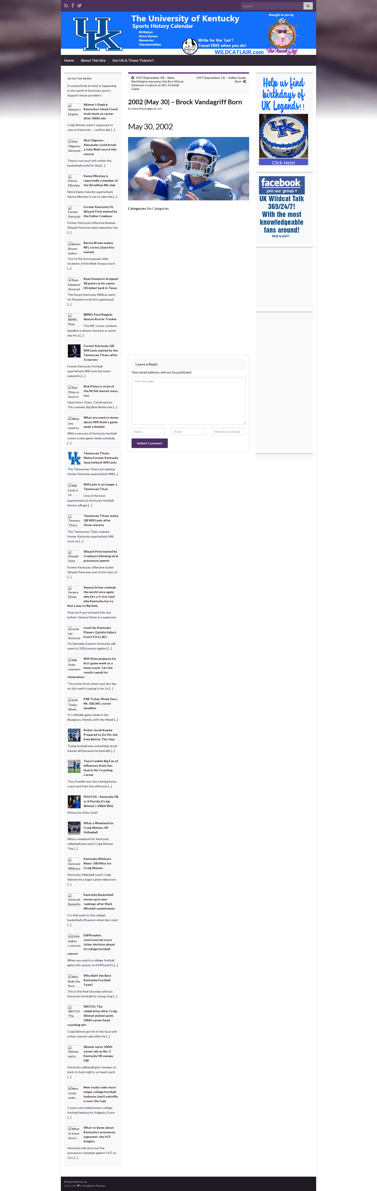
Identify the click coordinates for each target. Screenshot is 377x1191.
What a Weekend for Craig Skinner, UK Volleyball (99, 827)
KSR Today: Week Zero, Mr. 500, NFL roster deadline (101, 703)
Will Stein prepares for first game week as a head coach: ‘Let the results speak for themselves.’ (91, 668)
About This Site (93, 60)
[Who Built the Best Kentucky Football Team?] (74, 980)
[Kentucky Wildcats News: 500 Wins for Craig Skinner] (74, 863)
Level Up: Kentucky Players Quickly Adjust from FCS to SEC (100, 632)
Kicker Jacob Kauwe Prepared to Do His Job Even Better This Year (100, 734)
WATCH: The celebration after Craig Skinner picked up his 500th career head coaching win (92, 1016)
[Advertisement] (188, 247)
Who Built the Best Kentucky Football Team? (97, 980)
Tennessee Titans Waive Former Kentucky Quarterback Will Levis (101, 457)
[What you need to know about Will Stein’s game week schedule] (74, 422)
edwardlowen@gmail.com (147, 108)
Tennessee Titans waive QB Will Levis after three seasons (101, 520)
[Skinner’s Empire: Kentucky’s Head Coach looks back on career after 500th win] (74, 109)
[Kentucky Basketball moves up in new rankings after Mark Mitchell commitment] (74, 899)
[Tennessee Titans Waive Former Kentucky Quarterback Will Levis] (74, 458)
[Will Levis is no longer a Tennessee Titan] (74, 489)
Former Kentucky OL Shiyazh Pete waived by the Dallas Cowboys (100, 211)
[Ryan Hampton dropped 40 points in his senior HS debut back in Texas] (74, 283)
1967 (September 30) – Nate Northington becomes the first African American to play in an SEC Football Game (157, 83)
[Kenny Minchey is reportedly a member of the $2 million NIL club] (74, 180)
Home (69, 60)
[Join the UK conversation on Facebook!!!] (72, 5)
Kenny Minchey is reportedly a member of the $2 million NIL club (101, 180)
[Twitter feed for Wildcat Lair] (79, 5)
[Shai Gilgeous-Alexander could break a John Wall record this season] (74, 145)
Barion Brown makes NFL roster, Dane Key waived (99, 247)
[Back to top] (367, 1181)
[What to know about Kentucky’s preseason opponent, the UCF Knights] (74, 1132)
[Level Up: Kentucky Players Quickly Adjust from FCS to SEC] (74, 632)
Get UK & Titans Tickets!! (133, 60)
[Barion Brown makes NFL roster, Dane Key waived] (74, 247)
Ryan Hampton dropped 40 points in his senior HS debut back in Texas (101, 283)
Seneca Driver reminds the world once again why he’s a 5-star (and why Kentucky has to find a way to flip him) (91, 596)
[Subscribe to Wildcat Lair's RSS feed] (66, 5)
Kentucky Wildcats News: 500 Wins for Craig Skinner (97, 863)
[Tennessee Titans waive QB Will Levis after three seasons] (74, 520)
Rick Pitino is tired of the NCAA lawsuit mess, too (101, 390)
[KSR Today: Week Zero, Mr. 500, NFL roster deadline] (74, 703)
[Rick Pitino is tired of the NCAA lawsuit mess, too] (74, 391)
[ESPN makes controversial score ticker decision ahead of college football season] (74, 940)
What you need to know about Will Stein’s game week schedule (101, 422)
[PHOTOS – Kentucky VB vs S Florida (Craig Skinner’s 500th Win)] (74, 801)
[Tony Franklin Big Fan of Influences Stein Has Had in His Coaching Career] (74, 766)
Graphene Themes (94, 1185)
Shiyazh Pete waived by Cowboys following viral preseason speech (101, 556)
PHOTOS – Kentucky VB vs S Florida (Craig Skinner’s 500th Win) (101, 801)
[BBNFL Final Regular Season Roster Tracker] (74, 319)
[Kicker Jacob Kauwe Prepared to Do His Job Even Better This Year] (74, 734)
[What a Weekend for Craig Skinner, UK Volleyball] (74, 828)
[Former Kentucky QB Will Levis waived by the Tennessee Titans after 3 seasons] (74, 350)
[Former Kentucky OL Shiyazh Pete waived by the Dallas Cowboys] (74, 211)
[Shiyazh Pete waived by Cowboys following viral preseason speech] (74, 556)
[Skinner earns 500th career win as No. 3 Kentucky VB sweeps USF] (74, 1051)
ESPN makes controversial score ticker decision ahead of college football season (91, 944)
